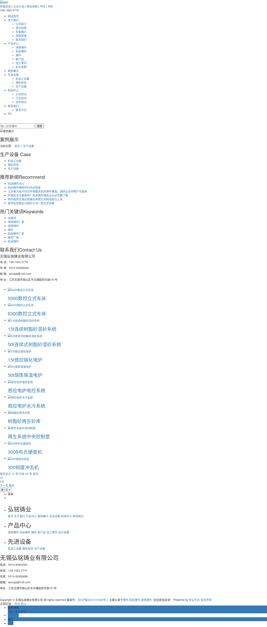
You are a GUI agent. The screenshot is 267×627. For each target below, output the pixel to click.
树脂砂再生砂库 (24, 420)
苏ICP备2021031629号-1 (93, 600)
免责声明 (206, 600)
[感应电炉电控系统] (20, 381)
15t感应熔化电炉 (25, 359)
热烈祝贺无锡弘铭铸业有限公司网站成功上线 (35, 199)
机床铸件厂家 (16, 233)
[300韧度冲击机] (18, 458)
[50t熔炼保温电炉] (19, 366)
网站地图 (32, 6)
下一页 (4, 485)
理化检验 (21, 82)
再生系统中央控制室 (29, 436)
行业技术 (21, 98)
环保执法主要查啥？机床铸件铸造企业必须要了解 (38, 195)
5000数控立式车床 (27, 298)
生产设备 (21, 86)
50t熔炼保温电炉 (25, 374)
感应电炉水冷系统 (26, 405)
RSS (42, 6)
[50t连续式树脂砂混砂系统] (25, 335)
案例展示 (13, 71)
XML (50, 6)
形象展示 (21, 32)
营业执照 (21, 28)
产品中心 (13, 43)
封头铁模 (21, 67)
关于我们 (13, 20)
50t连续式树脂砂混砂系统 (34, 344)
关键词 (12, 218)
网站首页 (13, 16)
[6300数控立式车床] (21, 305)
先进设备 (13, 74)
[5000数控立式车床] (21, 289)
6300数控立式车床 (27, 313)
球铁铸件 (21, 47)
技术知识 (21, 102)
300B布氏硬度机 (25, 451)
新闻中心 (13, 90)
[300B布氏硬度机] (19, 443)
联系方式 (21, 110)
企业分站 (18, 6)
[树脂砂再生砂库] (19, 412)
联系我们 (21, 39)
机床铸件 (21, 51)
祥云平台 (194, 600)
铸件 (18, 55)
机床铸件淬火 (16, 183)
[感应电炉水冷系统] (20, 397)
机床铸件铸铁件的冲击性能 (24, 187)
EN (10, 114)
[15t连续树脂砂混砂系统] (23, 320)
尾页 (11, 485)
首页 (17, 146)
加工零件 (21, 63)
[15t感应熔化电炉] (19, 351)
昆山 (23, 604)
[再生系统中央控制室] (22, 428)
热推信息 (5, 6)
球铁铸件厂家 (16, 222)
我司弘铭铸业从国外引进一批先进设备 (31, 203)
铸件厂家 (13, 237)
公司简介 (21, 24)
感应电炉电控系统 (26, 390)
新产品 (20, 59)
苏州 (17, 604)
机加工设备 (22, 78)
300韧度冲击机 (23, 467)
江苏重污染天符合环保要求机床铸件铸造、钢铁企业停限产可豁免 (47, 191)
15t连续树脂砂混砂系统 (32, 328)
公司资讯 (21, 94)
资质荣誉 (21, 35)
